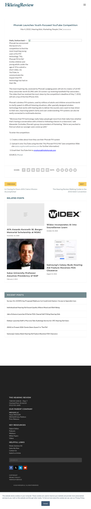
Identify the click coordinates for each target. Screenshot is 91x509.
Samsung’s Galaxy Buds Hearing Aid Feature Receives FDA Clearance (64, 268)
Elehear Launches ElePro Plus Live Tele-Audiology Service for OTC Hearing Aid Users (38, 321)
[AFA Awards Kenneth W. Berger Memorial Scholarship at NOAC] (25, 214)
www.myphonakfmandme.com (27, 146)
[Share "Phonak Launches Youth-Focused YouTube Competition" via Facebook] (23, 170)
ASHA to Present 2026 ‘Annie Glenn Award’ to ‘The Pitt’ (27, 327)
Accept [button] (45, 503)
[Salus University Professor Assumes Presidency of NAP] (25, 254)
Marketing (47, 29)
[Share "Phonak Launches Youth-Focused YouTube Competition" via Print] (47, 170)
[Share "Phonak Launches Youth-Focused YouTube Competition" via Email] (42, 170)
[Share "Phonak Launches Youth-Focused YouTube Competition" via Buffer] (38, 170)
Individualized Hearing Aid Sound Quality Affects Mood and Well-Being (33, 307)
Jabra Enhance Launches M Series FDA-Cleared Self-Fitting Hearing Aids (33, 314)
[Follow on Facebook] (11, 468)
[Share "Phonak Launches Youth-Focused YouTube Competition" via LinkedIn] (33, 170)
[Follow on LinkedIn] (20, 468)
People (55, 29)
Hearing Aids (37, 29)
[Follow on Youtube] (25, 468)
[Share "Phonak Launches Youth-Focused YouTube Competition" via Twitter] (28, 170)
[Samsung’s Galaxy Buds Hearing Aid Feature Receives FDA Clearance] (65, 250)
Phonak (20, 155)
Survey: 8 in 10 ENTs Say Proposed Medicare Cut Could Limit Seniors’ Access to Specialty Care (41, 301)
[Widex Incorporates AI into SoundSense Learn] (65, 212)
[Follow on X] (16, 468)
